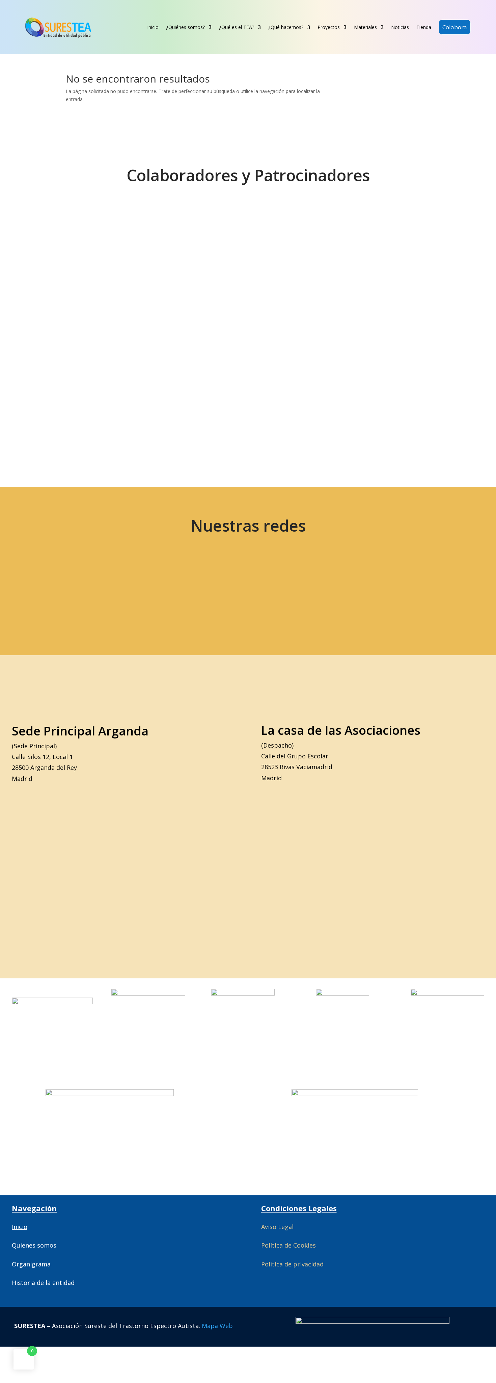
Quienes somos (34, 1245)
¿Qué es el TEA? (236, 27)
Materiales (365, 27)
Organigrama (31, 1264)
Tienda (423, 27)
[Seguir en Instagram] (147, 588)
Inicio (153, 27)
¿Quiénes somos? (185, 27)
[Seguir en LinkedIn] (195, 588)
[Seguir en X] (52, 588)
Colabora (454, 27)
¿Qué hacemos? (285, 27)
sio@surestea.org (410, 588)
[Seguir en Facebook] (99, 588)
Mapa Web (217, 1326)
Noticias (400, 27)
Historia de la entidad (43, 1283)
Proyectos (329, 27)
